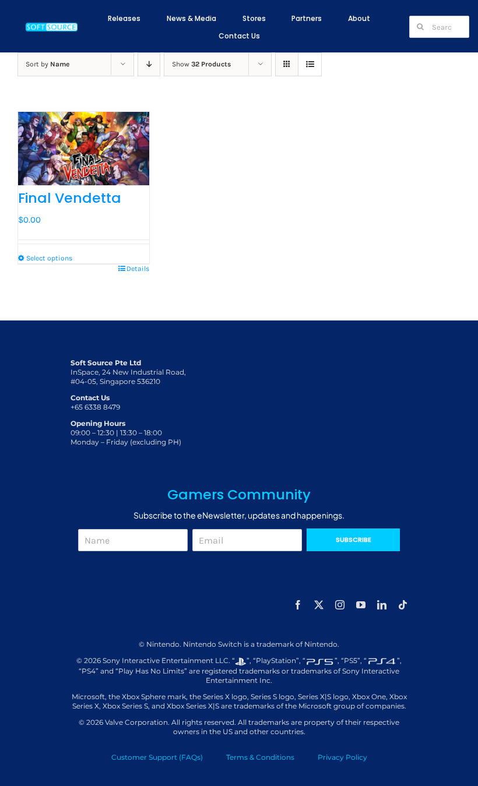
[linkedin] (381, 604)
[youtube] (360, 604)
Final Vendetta (69, 197)
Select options (49, 258)
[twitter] (319, 604)
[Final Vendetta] (83, 148)
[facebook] (298, 604)
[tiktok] (402, 604)
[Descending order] (149, 64)
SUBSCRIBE (353, 539)
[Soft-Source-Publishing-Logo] (52, 24)
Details (137, 269)
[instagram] (340, 604)
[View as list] (309, 64)
